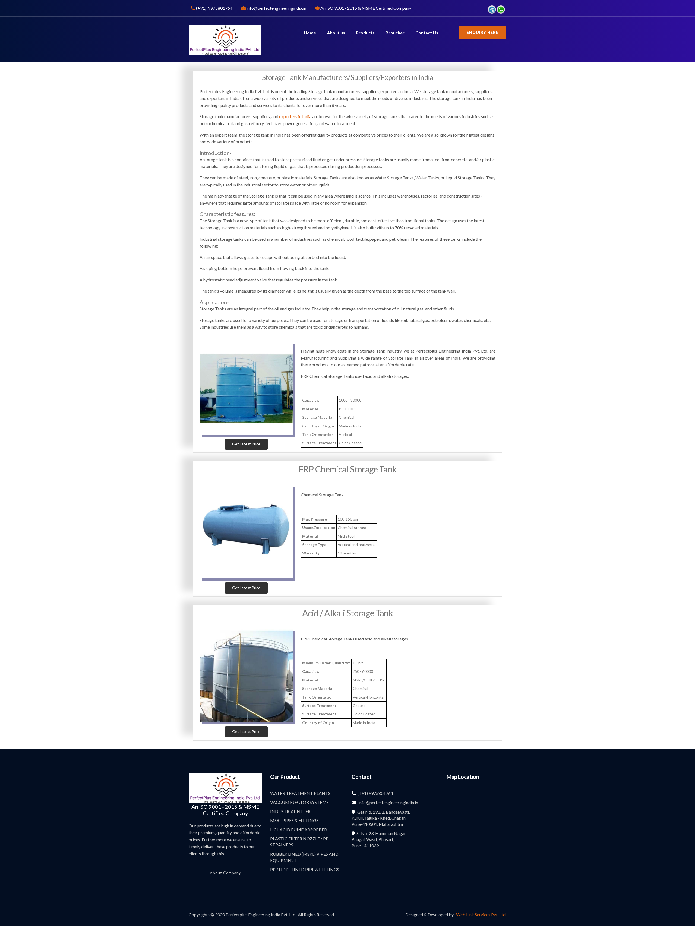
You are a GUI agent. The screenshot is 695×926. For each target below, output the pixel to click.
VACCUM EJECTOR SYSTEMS (299, 802)
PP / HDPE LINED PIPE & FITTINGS (304, 869)
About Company (225, 872)
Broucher (395, 32)
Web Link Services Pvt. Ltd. (480, 914)
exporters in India (295, 116)
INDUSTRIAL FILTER (290, 811)
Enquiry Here (482, 32)
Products (365, 32)
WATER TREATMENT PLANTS (300, 793)
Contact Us (426, 32)
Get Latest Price (246, 444)
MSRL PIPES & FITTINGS (294, 820)
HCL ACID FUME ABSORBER (298, 829)
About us (336, 32)
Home (310, 32)
